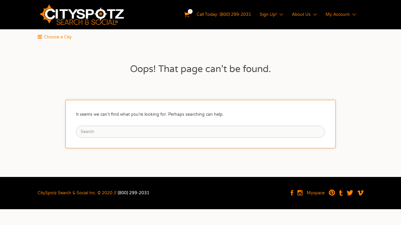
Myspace (316, 192)
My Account (338, 14)
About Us (301, 14)
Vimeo (360, 192)
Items (186, 14)
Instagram (300, 192)
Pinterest (332, 192)
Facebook (292, 192)
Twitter (350, 192)
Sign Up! (268, 14)
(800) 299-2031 (133, 192)
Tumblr (341, 192)
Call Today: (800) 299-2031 (224, 14)
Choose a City (58, 37)
